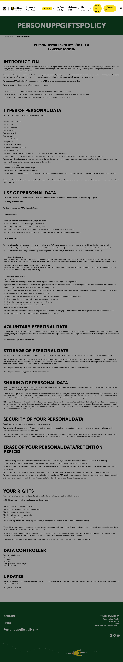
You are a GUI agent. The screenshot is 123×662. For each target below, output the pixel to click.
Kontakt (9, 616)
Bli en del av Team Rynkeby (31, 8)
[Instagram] (118, 635)
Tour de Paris (97, 8)
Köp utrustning (85, 8)
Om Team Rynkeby (60, 8)
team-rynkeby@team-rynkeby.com (107, 625)
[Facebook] (111, 635)
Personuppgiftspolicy (18, 629)
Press (7, 622)
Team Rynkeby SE (8, 36)
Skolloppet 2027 (72, 8)
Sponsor (47, 8)
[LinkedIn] (114, 635)
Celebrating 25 (109, 8)
